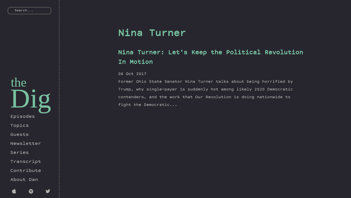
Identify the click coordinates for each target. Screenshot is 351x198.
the (18, 82)
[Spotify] (32, 192)
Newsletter (25, 143)
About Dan (24, 180)
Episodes (22, 116)
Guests (19, 134)
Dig (30, 98)
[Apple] (15, 192)
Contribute (25, 171)
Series (19, 152)
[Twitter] (48, 192)
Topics (19, 125)
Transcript (25, 161)
